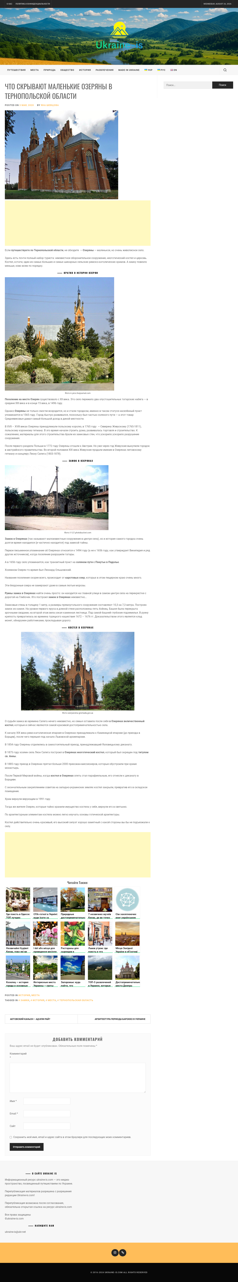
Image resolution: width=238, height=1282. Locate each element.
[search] (225, 70)
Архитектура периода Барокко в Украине (120, 1019)
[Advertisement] (78, 223)
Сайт (13, 1126)
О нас (9, 4)
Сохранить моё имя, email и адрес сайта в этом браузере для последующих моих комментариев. (72, 1137)
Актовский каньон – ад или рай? (30, 1019)
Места (34, 70)
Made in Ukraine (129, 70)
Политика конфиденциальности (33, 4)
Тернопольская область (76, 1000)
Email (14, 1113)
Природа (50, 70)
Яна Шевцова (50, 105)
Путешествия (16, 70)
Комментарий (16, 1055)
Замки (25, 1000)
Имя (13, 1101)
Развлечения (104, 70)
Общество (67, 70)
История (85, 70)
